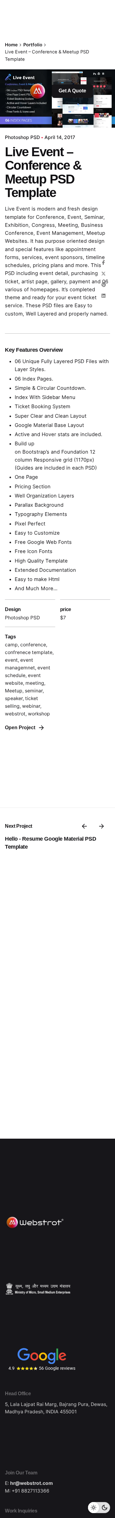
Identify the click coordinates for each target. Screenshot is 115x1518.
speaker (14, 698)
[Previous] (84, 826)
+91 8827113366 (30, 1491)
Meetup (13, 691)
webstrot (15, 714)
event (11, 660)
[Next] (101, 826)
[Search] (101, 91)
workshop (39, 714)
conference (33, 645)
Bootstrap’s (35, 452)
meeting (34, 683)
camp (11, 645)
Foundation (74, 452)
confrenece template (28, 652)
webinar (31, 706)
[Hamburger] (13, 91)
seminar (34, 691)
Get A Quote (72, 90)
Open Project (20, 727)
